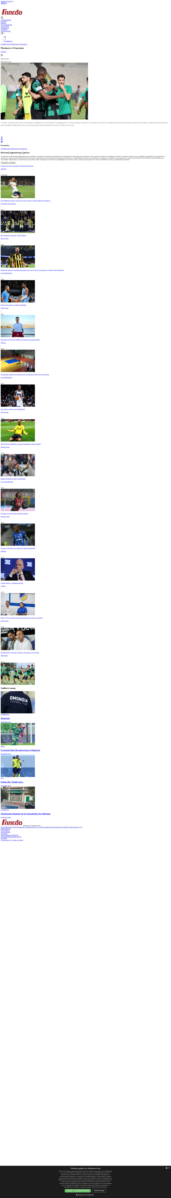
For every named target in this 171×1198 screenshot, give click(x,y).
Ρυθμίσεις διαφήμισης (88, 1185)
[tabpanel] (85, 424)
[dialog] (85, 1182)
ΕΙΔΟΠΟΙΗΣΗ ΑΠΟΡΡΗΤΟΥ (10, 835)
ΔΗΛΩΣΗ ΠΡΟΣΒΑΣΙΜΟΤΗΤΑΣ (11, 837)
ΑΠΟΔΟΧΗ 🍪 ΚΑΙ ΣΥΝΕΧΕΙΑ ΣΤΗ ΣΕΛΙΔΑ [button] (78, 1190)
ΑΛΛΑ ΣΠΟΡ (5, 26)
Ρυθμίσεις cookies (91, 1187)
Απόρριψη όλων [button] (99, 1190)
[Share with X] (2, 139)
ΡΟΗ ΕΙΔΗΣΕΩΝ (6, 20)
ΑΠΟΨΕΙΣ (4, 29)
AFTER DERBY (6, 31)
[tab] (5, 163)
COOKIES (4, 833)
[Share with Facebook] (2, 137)
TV (12, 1)
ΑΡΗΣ (2, 746)
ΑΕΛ (2, 778)
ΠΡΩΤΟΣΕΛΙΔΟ (6, 1)
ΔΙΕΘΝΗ (3, 23)
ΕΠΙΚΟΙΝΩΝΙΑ (5, 829)
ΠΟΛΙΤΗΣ (4, 838)
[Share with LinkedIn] (2, 142)
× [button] (169, 1168)
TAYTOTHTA (5, 830)
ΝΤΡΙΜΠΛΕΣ (5, 28)
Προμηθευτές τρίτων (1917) (83, 1178)
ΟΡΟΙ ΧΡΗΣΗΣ (5, 832)
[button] (85, 1195)
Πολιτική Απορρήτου (101, 1187)
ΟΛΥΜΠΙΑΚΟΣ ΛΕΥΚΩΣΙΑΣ (18, 44)
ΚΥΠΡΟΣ (4, 21)
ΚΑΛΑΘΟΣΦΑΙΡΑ (6, 25)
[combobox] (166, 1168)
